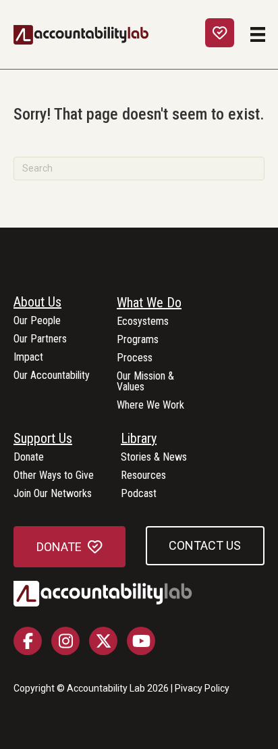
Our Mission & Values (145, 382)
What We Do (149, 303)
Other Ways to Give (53, 476)
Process (134, 358)
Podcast (139, 494)
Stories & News (154, 457)
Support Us (42, 439)
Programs (138, 340)
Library (139, 439)
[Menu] (258, 34)
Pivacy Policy (202, 688)
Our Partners (40, 339)
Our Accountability (51, 376)
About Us (37, 302)
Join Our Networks (52, 494)
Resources (143, 476)
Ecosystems (143, 322)
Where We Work (150, 405)
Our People (37, 321)
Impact (28, 357)
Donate (28, 457)
